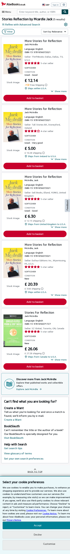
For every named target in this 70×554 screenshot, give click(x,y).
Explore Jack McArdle (27, 389)
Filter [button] (10, 31)
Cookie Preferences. (36, 510)
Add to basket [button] (35, 98)
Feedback (67, 205)
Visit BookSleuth (13, 437)
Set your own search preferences (23, 458)
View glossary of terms (18, 453)
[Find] (65, 11)
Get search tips (13, 448)
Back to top (35, 471)
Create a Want (12, 419)
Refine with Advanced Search (22, 24)
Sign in (56, 5)
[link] (65, 24)
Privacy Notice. (14, 520)
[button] (59, 91)
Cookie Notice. (49, 513)
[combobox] (39, 11)
